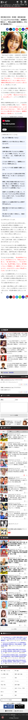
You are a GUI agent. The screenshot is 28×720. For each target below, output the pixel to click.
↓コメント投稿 (24, 376)
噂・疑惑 (14, 17)
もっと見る (14, 629)
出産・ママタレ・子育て (20, 688)
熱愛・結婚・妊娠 (21, 17)
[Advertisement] (14, 11)
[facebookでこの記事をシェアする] (7, 29)
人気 (17, 3)
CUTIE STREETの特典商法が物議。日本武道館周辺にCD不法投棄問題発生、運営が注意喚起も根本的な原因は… (14, 656)
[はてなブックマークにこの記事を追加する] (13, 29)
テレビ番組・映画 (4, 674)
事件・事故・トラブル (5, 17)
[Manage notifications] (2, 717)
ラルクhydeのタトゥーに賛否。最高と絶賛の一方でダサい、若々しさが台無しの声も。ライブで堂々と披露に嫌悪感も (14, 639)
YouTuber (5, 372)
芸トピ (4, 2)
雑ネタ (2, 691)
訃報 (2, 695)
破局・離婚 (17, 684)
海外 (16, 695)
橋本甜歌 (11, 372)
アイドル (17, 681)
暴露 (16, 691)
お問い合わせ (19, 711)
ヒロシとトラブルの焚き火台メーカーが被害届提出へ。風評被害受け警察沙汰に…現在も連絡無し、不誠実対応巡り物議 (13, 644)
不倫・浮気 (3, 684)
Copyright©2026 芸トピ (14, 716)
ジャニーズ (3, 677)
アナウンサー (3, 688)
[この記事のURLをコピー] (23, 29)
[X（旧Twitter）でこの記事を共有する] (10, 29)
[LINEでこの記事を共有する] (20, 29)
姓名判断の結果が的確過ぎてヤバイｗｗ (17, 530)
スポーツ (3, 681)
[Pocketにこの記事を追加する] (16, 29)
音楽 (16, 677)
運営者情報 (9, 711)
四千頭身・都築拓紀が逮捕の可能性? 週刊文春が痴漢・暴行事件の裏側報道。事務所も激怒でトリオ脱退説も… (13, 651)
